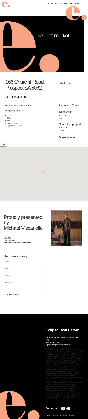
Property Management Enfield (71, 397)
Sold (56, 3)
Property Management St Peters (57, 362)
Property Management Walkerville (57, 369)
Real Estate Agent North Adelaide (57, 354)
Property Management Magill (72, 352)
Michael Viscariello (23, 228)
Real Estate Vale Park (61, 356)
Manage (65, 3)
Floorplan (62, 115)
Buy (49, 3)
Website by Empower (69, 415)
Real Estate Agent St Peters (62, 358)
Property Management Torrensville (64, 388)
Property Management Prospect (57, 380)
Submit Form (12, 294)
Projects (71, 3)
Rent (60, 3)
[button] (44, 172)
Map (60, 118)
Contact (77, 3)
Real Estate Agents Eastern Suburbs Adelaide (61, 350)
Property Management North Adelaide (68, 360)
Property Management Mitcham (57, 384)
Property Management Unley (72, 382)
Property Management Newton (68, 367)
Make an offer (67, 137)
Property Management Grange (61, 395)
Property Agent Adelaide (61, 375)
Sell (52, 3)
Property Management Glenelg (56, 391)
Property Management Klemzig (71, 378)
